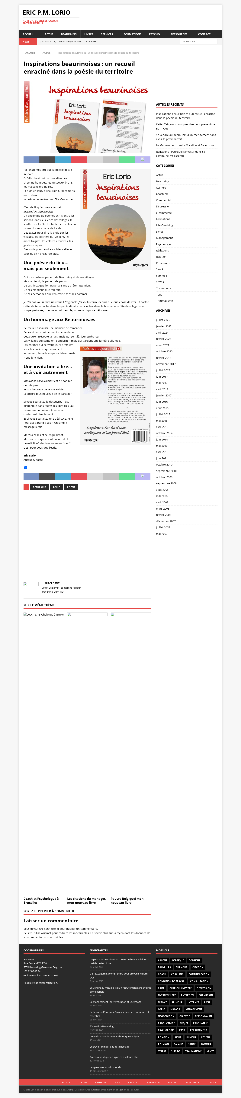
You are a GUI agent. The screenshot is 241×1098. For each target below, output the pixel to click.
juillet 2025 (163, 320)
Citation (197, 967)
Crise (161, 988)
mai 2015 (162, 420)
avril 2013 (162, 452)
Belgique (178, 960)
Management (164, 238)
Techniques (163, 288)
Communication (199, 974)
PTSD (182, 1030)
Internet (193, 1002)
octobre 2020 (164, 351)
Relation (161, 256)
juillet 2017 (163, 370)
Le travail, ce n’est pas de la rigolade (109, 1046)
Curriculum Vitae (180, 988)
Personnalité (203, 1016)
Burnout (181, 967)
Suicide (175, 1051)
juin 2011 (162, 458)
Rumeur (191, 1037)
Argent (162, 960)
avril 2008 (162, 502)
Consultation (199, 981)
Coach (162, 974)
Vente (210, 1051)
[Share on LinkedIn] (63, 159)
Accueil (28, 34)
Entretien (187, 995)
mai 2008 (162, 496)
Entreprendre (167, 995)
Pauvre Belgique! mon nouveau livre (127, 901)
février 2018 (163, 358)
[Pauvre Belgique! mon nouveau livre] (131, 754)
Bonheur (194, 960)
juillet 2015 (163, 414)
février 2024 (163, 339)
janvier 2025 (164, 326)
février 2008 (163, 515)
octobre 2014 (164, 433)
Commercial (163, 200)
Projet (184, 1023)
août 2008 (162, 489)
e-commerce (164, 213)
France (162, 1002)
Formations (132, 34)
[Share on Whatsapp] (127, 159)
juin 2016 (162, 401)
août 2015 (162, 408)
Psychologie (163, 244)
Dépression (163, 206)
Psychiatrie (200, 1023)
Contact (204, 34)
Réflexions (162, 250)
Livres (88, 34)
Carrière (161, 187)
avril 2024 (162, 332)
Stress (160, 282)
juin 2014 (162, 439)
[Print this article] (111, 159)
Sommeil (161, 275)
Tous (159, 294)
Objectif (184, 1016)
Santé (159, 269)
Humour (177, 1002)
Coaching (162, 194)
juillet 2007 (163, 527)
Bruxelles (164, 967)
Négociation (166, 1016)
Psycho (154, 34)
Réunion (163, 1044)
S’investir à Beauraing (102, 1026)
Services (107, 34)
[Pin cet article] (79, 159)
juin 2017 (162, 376)
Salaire (178, 1044)
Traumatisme (164, 301)
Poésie (71, 487)
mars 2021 (162, 345)
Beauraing (69, 34)
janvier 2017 (164, 395)
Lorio (56, 487)
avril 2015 (162, 427)
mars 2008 (162, 508)
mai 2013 (162, 445)
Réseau (205, 1037)
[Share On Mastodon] (142, 159)
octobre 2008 (164, 477)
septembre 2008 (166, 483)
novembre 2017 (166, 364)
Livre (207, 1002)
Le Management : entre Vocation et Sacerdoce (185, 145)
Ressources (179, 34)
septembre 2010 (166, 471)
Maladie (175, 1009)
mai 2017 (162, 383)
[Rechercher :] (198, 41)
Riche (178, 1037)
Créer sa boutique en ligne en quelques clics (114, 1057)
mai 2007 (162, 534)
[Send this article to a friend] (95, 159)
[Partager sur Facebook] (31, 159)
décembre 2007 (166, 521)
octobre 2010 (164, 464)
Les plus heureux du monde (105, 1067)
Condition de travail (171, 981)
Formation (206, 995)
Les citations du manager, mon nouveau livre (86, 901)
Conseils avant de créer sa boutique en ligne (114, 1036)
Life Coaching (164, 225)
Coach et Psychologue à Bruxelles (41, 901)
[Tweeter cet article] (47, 159)
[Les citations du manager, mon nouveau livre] (87, 754)
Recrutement (198, 1030)
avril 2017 (162, 389)
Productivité (166, 1023)
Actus (49, 34)
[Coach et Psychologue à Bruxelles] (44, 754)
